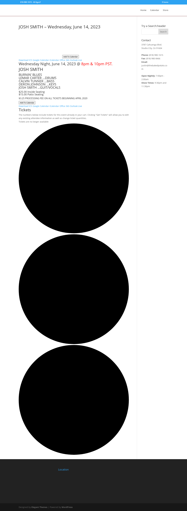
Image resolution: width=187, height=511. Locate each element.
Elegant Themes (39, 507)
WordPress (67, 507)
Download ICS (25, 60)
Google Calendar (41, 60)
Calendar (154, 10)
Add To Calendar (70, 56)
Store (165, 10)
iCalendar (54, 60)
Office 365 (64, 60)
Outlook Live (76, 60)
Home (143, 10)
